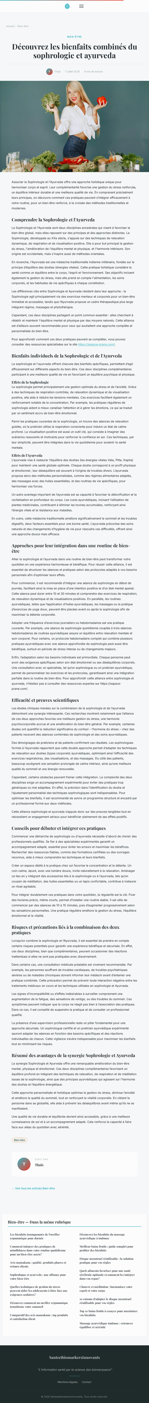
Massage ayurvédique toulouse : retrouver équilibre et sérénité (106, 1325)
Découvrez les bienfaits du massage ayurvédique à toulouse (102, 1236)
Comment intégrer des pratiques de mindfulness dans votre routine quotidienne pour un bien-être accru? (38, 1250)
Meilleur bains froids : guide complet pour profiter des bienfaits (106, 1248)
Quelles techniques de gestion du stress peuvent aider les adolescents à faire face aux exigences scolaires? (38, 1290)
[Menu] (81, 6)
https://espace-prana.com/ (96, 344)
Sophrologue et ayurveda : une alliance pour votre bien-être (38, 1276)
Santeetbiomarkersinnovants (74, 1357)
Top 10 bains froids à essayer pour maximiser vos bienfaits (109, 1313)
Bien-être (23, 26)
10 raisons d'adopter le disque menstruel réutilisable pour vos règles (105, 1301)
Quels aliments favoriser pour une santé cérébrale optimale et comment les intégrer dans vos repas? (107, 1274)
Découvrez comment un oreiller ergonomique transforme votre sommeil (39, 1304)
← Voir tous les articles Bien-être (33, 1188)
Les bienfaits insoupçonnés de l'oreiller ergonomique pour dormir (35, 1236)
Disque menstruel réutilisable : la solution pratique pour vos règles (106, 1260)
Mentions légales (68, 1381)
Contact (86, 1381)
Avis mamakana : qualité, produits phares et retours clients (38, 1264)
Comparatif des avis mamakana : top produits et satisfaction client (39, 1317)
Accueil (10, 26)
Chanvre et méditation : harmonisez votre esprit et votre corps (106, 1288)
